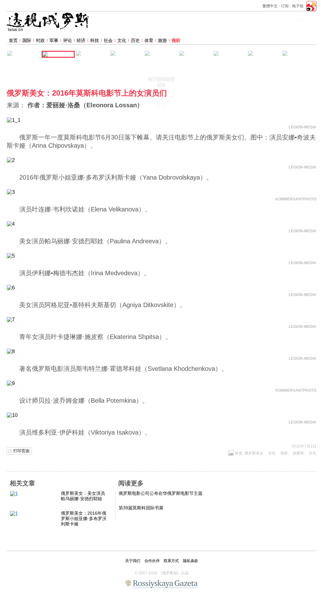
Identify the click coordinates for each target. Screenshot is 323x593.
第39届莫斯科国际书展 (141, 507)
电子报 (297, 6)
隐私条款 (190, 561)
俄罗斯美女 (253, 453)
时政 (40, 40)
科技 (94, 40)
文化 (121, 40)
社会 (108, 40)
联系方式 (171, 561)
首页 (13, 40)
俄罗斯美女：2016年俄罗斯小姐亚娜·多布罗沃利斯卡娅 (84, 518)
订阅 (285, 6)
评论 (67, 40)
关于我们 (132, 561)
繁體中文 (270, 6)
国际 (26, 40)
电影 (284, 453)
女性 (272, 453)
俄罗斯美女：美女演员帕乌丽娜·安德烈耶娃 (83, 496)
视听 (176, 40)
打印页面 (21, 450)
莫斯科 (298, 453)
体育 (148, 40)
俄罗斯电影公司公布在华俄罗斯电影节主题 (161, 493)
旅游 (162, 40)
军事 (54, 40)
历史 (135, 40)
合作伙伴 (152, 561)
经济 (81, 40)
